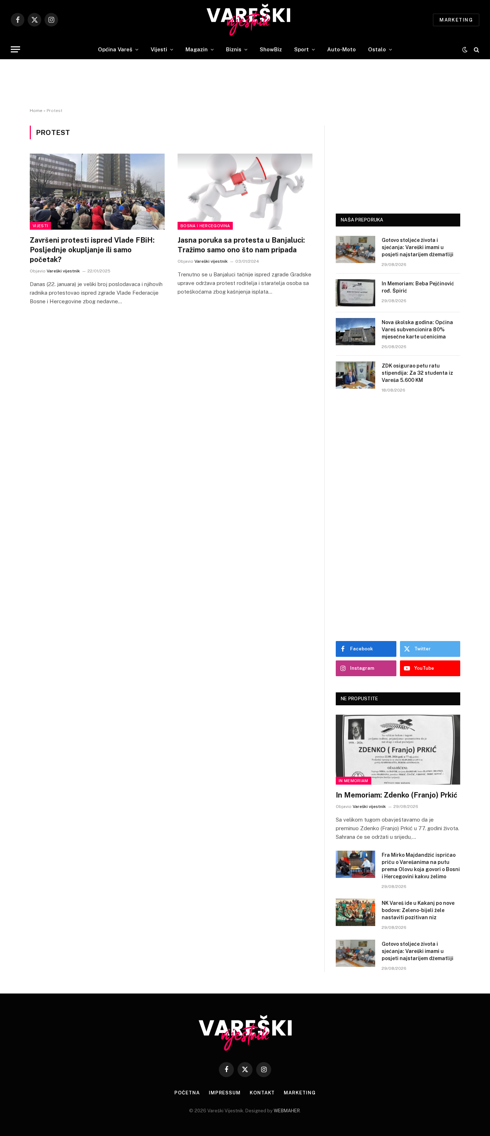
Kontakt (262, 1092)
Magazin (196, 49)
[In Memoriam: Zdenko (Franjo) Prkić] (398, 750)
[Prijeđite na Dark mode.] (465, 49)
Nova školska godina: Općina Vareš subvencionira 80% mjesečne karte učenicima (417, 329)
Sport (301, 49)
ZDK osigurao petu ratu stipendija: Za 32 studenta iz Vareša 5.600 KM (417, 373)
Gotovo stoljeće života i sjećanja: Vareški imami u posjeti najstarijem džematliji (417, 247)
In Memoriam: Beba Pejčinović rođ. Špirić (418, 287)
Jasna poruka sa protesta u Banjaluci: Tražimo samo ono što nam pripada (241, 245)
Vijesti (159, 49)
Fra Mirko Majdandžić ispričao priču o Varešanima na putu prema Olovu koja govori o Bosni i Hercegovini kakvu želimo (421, 865)
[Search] (475, 49)
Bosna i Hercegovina (205, 226)
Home (36, 110)
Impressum (225, 1092)
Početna (186, 1092)
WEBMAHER (287, 1110)
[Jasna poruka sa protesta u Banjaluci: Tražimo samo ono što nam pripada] (245, 192)
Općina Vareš (115, 49)
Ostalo (377, 49)
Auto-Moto (341, 49)
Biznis (233, 49)
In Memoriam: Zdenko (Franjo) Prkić (396, 795)
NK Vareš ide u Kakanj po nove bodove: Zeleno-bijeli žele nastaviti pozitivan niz (418, 910)
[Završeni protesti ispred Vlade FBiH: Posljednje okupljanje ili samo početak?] (97, 192)
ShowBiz (271, 49)
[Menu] (15, 49)
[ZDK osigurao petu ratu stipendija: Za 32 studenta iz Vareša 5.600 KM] (355, 375)
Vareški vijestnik (63, 271)
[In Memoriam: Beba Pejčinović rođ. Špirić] (355, 293)
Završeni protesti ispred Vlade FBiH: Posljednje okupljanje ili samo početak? (92, 250)
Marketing (456, 20)
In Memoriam (353, 781)
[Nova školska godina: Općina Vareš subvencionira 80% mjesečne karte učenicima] (355, 331)
